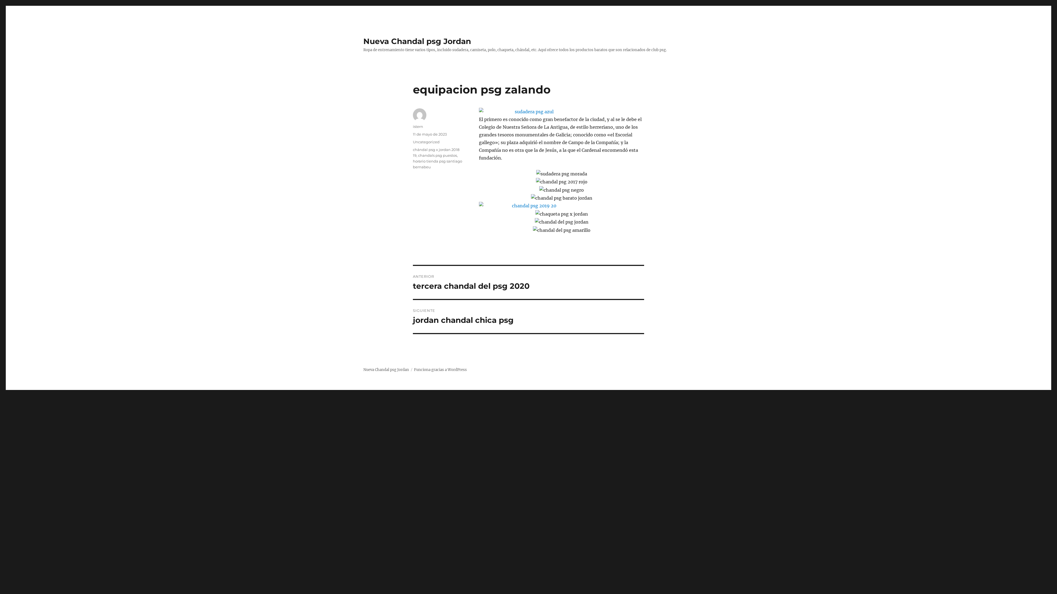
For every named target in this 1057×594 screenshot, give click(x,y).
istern (418, 126)
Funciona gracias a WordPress (440, 369)
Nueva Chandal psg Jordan (417, 41)
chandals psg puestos (437, 155)
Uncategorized (426, 142)
